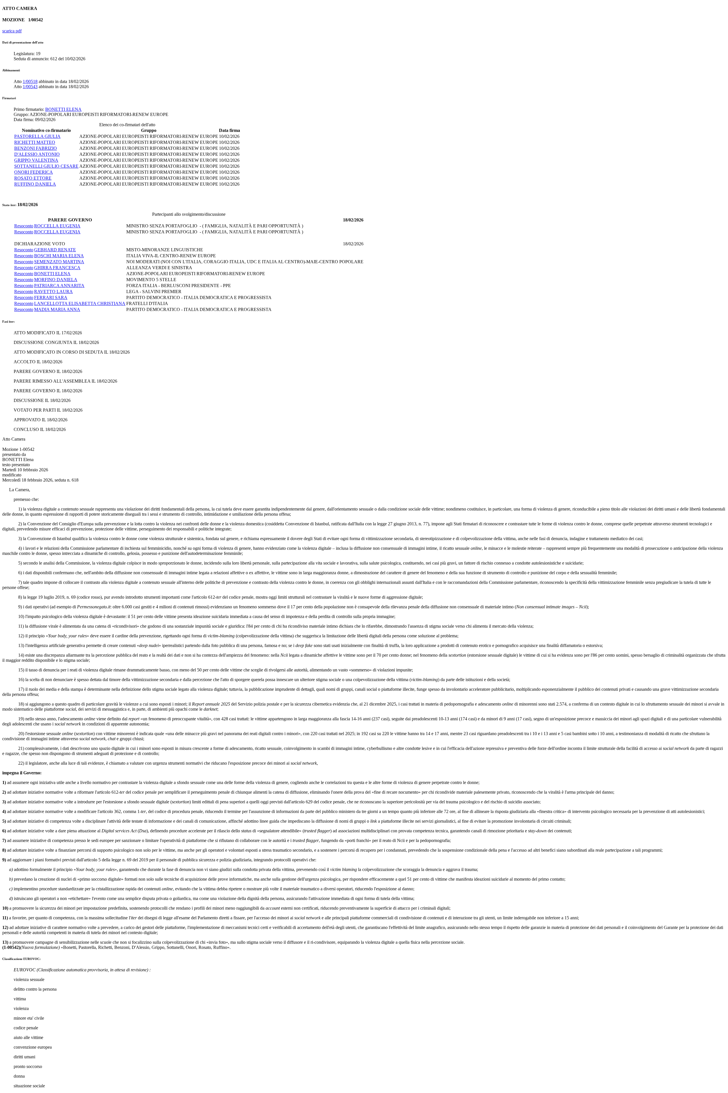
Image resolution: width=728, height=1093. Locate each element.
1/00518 (30, 81)
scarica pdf (12, 30)
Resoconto (23, 225)
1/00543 (30, 86)
